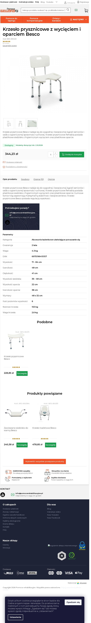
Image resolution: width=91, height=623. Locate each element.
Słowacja (6, 548)
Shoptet (83, 583)
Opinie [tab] (51, 179)
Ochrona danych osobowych (15, 518)
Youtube (49, 2)
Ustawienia (15, 617)
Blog (43, 2)
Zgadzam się (73, 602)
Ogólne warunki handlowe (14, 515)
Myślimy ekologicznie (11, 521)
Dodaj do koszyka (73, 154)
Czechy (6, 545)
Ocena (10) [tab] (39, 179)
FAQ (37, 2)
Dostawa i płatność (8, 2)
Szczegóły (22, 445)
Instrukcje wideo (26, 2)
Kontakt (6, 527)
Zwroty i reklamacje (11, 512)
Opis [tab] (5, 179)
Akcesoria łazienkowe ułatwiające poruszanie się (56, 240)
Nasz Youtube (53, 515)
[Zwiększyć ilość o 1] (55, 153)
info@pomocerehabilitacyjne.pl (29, 493)
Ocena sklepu (8, 524)
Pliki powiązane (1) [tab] (25, 179)
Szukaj (68, 10)
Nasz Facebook (53, 518)
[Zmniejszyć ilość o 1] (55, 156)
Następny (78, 19)
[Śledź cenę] (15, 167)
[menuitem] (11, 19)
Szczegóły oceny (10, 46)
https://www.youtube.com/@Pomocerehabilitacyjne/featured (7, 222)
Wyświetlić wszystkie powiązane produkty (44, 461)
